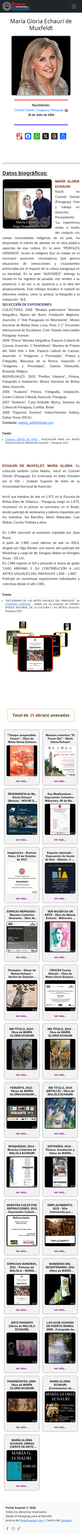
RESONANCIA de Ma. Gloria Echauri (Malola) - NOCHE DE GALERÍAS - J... (22, 797)
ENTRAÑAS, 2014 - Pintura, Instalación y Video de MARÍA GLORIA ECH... (60, 1150)
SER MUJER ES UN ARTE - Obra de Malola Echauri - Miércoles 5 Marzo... (60, 915)
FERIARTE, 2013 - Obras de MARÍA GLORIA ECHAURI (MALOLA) (22, 1091)
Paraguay (57, 110)
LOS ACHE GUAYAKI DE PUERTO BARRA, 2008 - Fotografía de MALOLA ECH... (60, 1326)
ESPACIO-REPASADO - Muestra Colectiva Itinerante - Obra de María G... (22, 915)
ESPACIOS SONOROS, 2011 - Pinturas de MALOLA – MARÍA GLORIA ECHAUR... (22, 1267)
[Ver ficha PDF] (17, 137)
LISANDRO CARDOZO (18, 604)
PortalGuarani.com (31, 1520)
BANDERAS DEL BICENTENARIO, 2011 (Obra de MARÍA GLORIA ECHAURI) (60, 1267)
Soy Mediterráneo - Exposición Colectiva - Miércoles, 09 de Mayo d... (60, 797)
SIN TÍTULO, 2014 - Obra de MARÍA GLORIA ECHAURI (22, 1032)
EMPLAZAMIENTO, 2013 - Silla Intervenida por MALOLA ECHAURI (60, 1208)
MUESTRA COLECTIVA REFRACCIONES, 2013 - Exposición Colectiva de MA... (22, 1208)
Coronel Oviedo (24, 110)
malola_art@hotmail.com (35, 422)
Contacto (66, 1520)
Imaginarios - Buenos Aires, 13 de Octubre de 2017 (21, 856)
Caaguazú (42, 110)
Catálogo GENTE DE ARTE (21, 439)
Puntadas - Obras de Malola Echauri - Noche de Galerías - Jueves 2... (22, 974)
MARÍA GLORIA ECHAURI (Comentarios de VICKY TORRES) (60, 1385)
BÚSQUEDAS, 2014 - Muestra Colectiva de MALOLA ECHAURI (22, 1150)
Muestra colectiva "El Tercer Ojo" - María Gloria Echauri (60, 739)
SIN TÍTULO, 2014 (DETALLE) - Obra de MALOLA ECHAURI (60, 1091)
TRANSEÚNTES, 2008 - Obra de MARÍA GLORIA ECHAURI (22, 1385)
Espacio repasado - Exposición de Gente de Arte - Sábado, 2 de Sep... (60, 856)
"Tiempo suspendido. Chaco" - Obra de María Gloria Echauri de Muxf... (22, 739)
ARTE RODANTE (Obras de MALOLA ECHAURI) (22, 1326)
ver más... (22, 781)
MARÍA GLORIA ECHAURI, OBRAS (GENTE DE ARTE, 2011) (22, 1444)
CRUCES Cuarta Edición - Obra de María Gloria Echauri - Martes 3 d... (60, 974)
